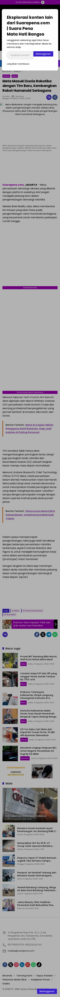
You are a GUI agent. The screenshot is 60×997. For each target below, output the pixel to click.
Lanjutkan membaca (18, 63)
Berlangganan (43, 53)
